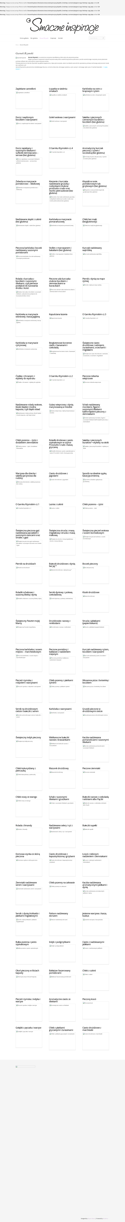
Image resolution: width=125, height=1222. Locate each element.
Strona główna (24, 38)
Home (17, 45)
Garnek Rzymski (44, 38)
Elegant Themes (91, 1218)
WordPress (105, 1218)
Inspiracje (53, 38)
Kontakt (60, 38)
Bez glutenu (34, 38)
